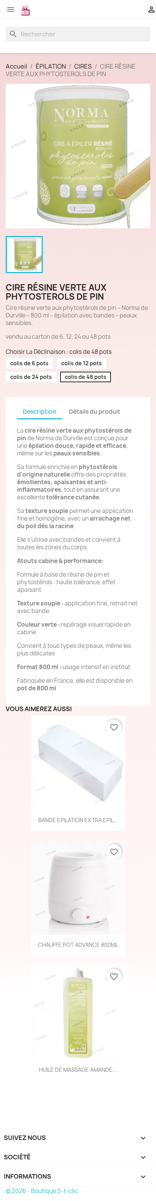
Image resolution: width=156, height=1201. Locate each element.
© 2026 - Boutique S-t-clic (42, 1191)
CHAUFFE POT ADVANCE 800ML (78, 944)
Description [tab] (39, 412)
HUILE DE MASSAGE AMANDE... (78, 1069)
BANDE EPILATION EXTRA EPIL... (78, 820)
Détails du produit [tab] (94, 412)
